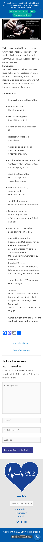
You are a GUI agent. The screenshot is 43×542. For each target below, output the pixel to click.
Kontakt (21, 516)
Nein (32, 11)
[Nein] (40, 9)
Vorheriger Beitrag (21, 343)
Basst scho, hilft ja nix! (18, 11)
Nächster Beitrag (21, 350)
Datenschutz (21, 509)
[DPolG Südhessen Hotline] (37, 537)
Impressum (21, 513)
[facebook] (22, 522)
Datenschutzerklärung (22, 15)
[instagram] (25, 522)
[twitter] (18, 522)
